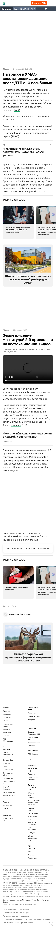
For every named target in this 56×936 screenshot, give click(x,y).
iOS (29, 851)
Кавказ (5, 808)
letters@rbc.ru (38, 893)
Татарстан (7, 799)
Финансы (6, 729)
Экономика (7, 714)
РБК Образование (8, 740)
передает (16, 425)
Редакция (31, 774)
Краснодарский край (9, 782)
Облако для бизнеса (31, 795)
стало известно (18, 126)
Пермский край (9, 792)
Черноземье (7, 805)
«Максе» (44, 548)
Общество (7, 68)
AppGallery (32, 858)
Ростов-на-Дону (9, 795)
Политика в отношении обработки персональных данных (27, 919)
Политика (6, 711)
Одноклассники (34, 716)
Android (31, 855)
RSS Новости (33, 754)
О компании (31, 764)
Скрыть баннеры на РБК (34, 733)
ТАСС (17, 109)
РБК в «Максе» (14, 200)
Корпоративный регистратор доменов (32, 802)
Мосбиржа (26, 899)
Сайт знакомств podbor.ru (32, 822)
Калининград (8, 778)
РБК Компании (32, 828)
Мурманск (7, 815)
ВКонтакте (32, 713)
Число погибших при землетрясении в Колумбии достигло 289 (27, 435)
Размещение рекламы (32, 778)
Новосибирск (8, 763)
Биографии (7, 732)
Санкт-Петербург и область (8, 754)
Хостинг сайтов (31, 809)
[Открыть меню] (51, 3)
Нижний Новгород (6, 788)
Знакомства (32, 816)
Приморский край (8, 819)
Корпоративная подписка (34, 743)
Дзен (30, 723)
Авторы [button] (6, 606)
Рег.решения (32, 813)
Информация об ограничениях (16, 909)
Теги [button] (14, 606)
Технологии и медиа (8, 725)
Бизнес (5, 720)
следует (26, 395)
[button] (18, 222)
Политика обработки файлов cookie (18, 922)
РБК (4, 144)
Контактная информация (32, 769)
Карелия (6, 811)
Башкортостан (8, 769)
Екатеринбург (8, 760)
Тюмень (6, 802)
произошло (24, 164)
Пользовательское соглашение (16, 915)
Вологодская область (8, 774)
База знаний (7, 735)
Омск (5, 766)
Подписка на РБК (33, 738)
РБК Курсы (32, 832)
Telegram (31, 719)
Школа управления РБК (32, 838)
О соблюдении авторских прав (16, 912)
